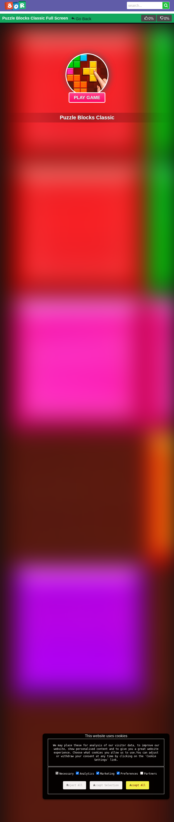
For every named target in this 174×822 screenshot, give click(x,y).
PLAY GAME (87, 97)
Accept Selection (106, 785)
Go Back (83, 19)
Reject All (74, 785)
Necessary (66, 773)
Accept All (137, 785)
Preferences (129, 773)
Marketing (107, 773)
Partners (150, 773)
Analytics (87, 773)
